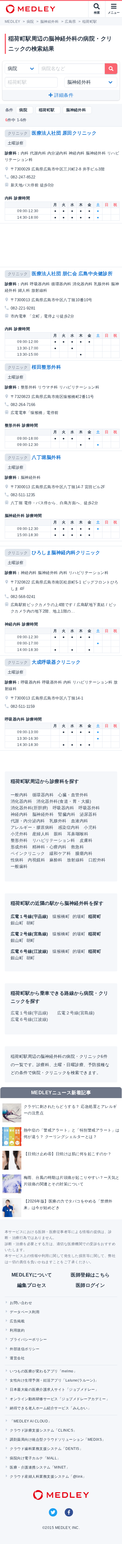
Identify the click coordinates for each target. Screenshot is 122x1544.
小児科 (90, 827)
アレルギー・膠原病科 (32, 827)
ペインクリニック (28, 853)
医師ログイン (90, 1285)
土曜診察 (16, 143)
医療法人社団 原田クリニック (64, 133)
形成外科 (19, 846)
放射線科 (75, 860)
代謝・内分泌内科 (28, 820)
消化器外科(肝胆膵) (29, 807)
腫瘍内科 (83, 853)
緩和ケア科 (60, 853)
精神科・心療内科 (49, 846)
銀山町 (18, 923)
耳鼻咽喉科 (77, 833)
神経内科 (19, 814)
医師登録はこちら (90, 1274)
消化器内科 (21, 801)
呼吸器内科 (63, 807)
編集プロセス (31, 1285)
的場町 (80, 916)
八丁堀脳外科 (46, 457)
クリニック (18, 133)
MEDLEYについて (32, 1274)
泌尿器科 (88, 814)
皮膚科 (86, 840)
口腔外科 (97, 860)
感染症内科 (68, 827)
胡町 (30, 923)
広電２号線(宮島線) (76, 1012)
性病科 (17, 860)
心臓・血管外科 (73, 794)
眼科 (58, 833)
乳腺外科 (58, 820)
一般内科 (19, 794)
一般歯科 (19, 866)
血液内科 (79, 820)
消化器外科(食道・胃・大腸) (63, 801)
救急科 (77, 846)
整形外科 (19, 840)
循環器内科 (43, 794)
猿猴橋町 (61, 916)
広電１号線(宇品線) (29, 1012)
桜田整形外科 (46, 367)
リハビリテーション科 (53, 840)
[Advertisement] (62, 245)
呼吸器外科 (89, 807)
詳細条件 (63, 95)
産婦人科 (40, 833)
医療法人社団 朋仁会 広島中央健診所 (72, 273)
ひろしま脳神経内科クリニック (66, 552)
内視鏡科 (36, 860)
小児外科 (19, 833)
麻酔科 (55, 860)
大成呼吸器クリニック (56, 662)
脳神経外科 (43, 814)
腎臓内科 (66, 814)
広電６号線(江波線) (29, 1019)
